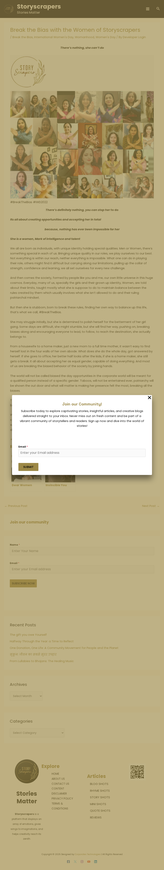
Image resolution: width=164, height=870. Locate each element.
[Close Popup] (149, 398)
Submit (28, 467)
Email (23, 446)
